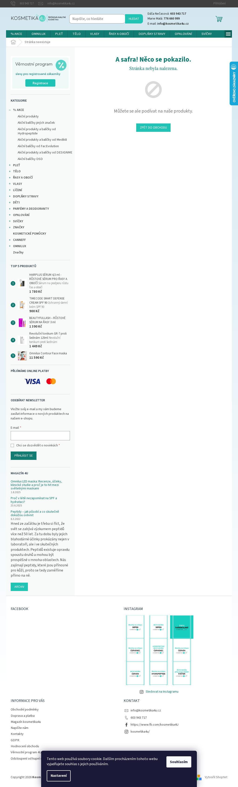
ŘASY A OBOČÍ (23, 177)
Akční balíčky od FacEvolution (38, 146)
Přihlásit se (23, 455)
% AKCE (18, 110)
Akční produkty (28, 116)
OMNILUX (19, 246)
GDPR (15, 740)
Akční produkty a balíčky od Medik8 (42, 139)
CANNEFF (19, 240)
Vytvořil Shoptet (216, 777)
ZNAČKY (18, 227)
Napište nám (19, 727)
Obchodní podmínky (25, 709)
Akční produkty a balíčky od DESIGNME (45, 152)
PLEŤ (16, 165)
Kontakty (17, 733)
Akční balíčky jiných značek (36, 122)
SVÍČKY (18, 221)
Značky (18, 252)
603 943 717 (139, 717)
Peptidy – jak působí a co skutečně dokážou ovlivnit (35, 513)
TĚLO (17, 171)
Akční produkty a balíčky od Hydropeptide (37, 131)
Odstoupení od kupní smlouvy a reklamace (40, 758)
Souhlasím (179, 761)
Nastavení (59, 775)
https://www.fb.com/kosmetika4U (154, 724)
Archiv (19, 586)
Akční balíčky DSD (30, 158)
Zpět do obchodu (153, 127)
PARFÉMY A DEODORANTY (31, 208)
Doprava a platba (23, 715)
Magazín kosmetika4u (26, 721)
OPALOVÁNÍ (21, 215)
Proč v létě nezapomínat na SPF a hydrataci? (34, 500)
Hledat (134, 19)
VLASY (17, 184)
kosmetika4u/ (140, 731)
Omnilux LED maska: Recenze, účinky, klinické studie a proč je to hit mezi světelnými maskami (36, 485)
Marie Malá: (164, 19)
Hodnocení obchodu (25, 746)
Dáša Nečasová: (167, 14)
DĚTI (16, 202)
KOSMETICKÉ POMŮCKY (29, 233)
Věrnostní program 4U (26, 752)
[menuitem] (16, 34)
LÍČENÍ (17, 190)
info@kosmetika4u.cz (146, 710)
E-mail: (168, 24)
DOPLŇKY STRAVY (25, 196)
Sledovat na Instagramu (162, 691)
